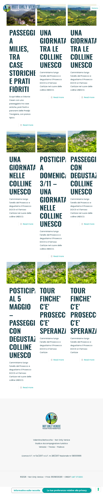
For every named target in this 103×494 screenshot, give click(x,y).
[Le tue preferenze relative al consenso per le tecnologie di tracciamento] (98, 489)
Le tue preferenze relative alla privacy (67, 490)
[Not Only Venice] (21, 8)
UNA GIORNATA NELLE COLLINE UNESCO (22, 175)
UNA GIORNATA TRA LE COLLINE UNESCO (53, 48)
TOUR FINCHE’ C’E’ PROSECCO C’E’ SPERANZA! (55, 310)
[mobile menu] (82, 8)
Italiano (95, 8)
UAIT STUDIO (77, 477)
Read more (28, 125)
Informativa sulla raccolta (27, 490)
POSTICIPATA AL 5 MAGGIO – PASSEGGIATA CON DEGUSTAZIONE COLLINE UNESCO (29, 322)
